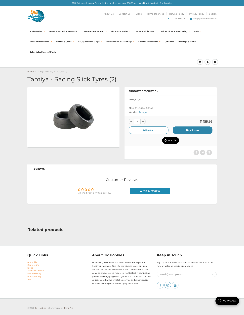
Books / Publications (39, 41)
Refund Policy (176, 13)
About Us (109, 13)
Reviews (38, 168)
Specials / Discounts (148, 41)
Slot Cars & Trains (119, 31)
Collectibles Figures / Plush (43, 52)
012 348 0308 (178, 18)
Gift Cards (169, 41)
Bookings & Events (187, 41)
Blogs (138, 13)
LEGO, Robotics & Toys (89, 41)
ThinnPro (68, 308)
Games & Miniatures (144, 31)
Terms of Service (155, 13)
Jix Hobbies (40, 308)
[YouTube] (175, 285)
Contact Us (124, 13)
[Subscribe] (212, 274)
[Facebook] (160, 285)
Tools (196, 31)
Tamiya (143, 112)
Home (30, 71)
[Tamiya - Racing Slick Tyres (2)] (73, 117)
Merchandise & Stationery (119, 41)
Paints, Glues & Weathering (174, 31)
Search (213, 13)
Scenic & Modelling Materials (63, 31)
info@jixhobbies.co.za (205, 18)
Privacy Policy (196, 13)
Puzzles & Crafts (64, 41)
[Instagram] (167, 285)
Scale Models (36, 31)
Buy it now (192, 130)
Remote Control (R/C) (94, 31)
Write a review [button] (149, 191)
